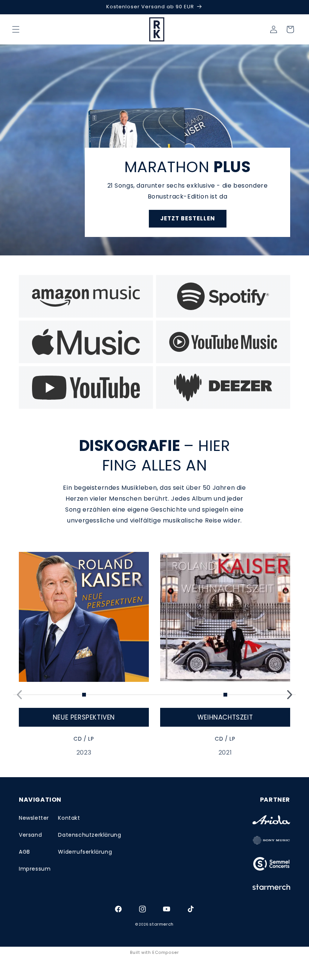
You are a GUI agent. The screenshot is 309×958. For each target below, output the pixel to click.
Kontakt (69, 818)
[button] (16, 29)
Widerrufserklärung (85, 852)
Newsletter (34, 818)
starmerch (161, 924)
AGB (24, 852)
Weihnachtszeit (225, 717)
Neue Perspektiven (84, 717)
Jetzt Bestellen (187, 218)
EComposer (165, 952)
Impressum (34, 868)
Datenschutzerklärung (89, 835)
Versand (30, 835)
